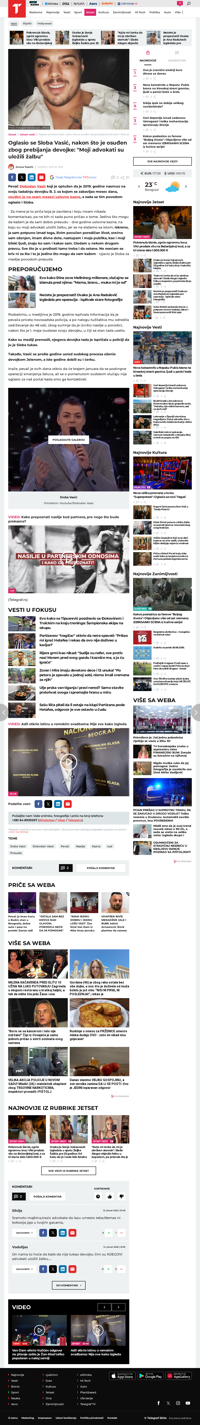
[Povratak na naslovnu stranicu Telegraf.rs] (17, 9)
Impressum (45, 1417)
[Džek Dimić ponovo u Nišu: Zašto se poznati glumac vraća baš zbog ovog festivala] (142, 528)
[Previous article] (4, 712)
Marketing (27, 1417)
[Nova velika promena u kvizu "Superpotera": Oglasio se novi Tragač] (162, 473)
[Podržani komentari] (110, 1196)
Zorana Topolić (24, 166)
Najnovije (148, 202)
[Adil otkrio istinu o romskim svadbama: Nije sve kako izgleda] (98, 1330)
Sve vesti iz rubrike (68, 1170)
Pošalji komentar (101, 868)
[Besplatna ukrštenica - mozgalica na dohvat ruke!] (142, 637)
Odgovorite (24, 1232)
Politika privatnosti (92, 1417)
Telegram (75, 820)
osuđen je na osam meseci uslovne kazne (44, 197)
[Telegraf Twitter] (168, 1403)
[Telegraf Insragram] (178, 1403)
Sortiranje (102, 1188)
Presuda (16, 853)
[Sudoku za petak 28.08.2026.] (142, 653)
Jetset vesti (27, 134)
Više (178, 12)
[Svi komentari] (98, 1196)
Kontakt (112, 1417)
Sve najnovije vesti (162, 161)
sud (109, 846)
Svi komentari (68, 1285)
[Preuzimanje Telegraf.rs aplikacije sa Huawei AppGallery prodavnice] (179, 1376)
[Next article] (195, 712)
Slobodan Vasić (33, 186)
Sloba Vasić (18, 846)
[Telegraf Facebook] (158, 1403)
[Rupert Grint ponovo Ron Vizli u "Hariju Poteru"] (142, 512)
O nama (13, 1417)
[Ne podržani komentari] (121, 1196)
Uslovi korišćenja (18, 831)
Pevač (65, 846)
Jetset (12, 134)
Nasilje (80, 846)
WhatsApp (47, 820)
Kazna (96, 846)
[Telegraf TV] (188, 1403)
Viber (61, 820)
